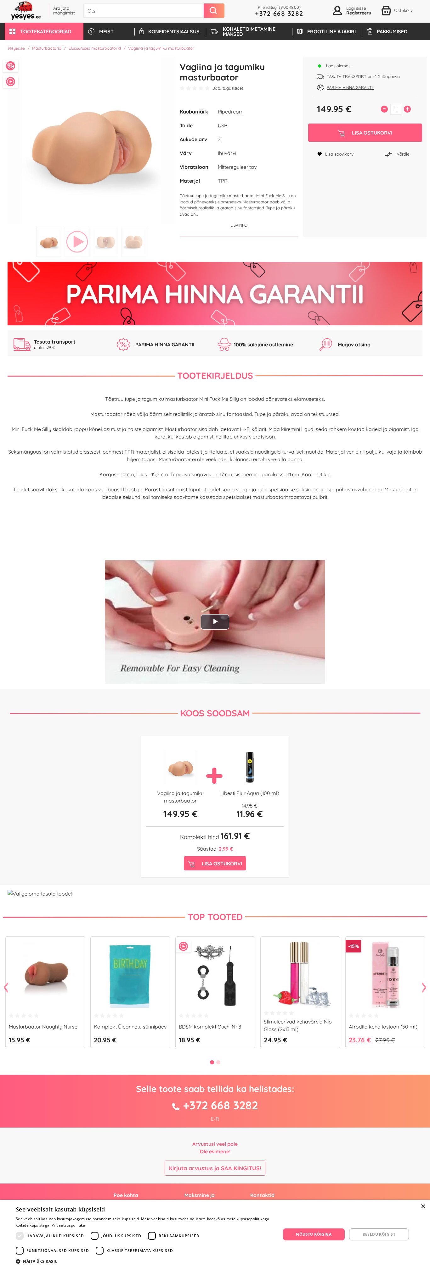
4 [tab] (133, 242)
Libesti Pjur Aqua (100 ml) (249, 793)
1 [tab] (48, 242)
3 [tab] (105, 242)
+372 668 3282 (279, 13)
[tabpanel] (91, 140)
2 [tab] (77, 242)
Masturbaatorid (46, 48)
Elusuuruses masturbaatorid (95, 48)
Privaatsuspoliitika (68, 1225)
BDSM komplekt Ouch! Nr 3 (210, 1026)
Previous (6, 988)
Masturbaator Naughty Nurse (43, 1026)
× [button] (423, 1206)
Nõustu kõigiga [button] (313, 1234)
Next (424, 988)
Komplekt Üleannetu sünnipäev (130, 1026)
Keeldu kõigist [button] (379, 1234)
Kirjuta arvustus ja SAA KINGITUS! (215, 1168)
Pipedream (231, 111)
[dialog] (215, 1234)
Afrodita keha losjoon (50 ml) (383, 1026)
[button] (44, 31)
